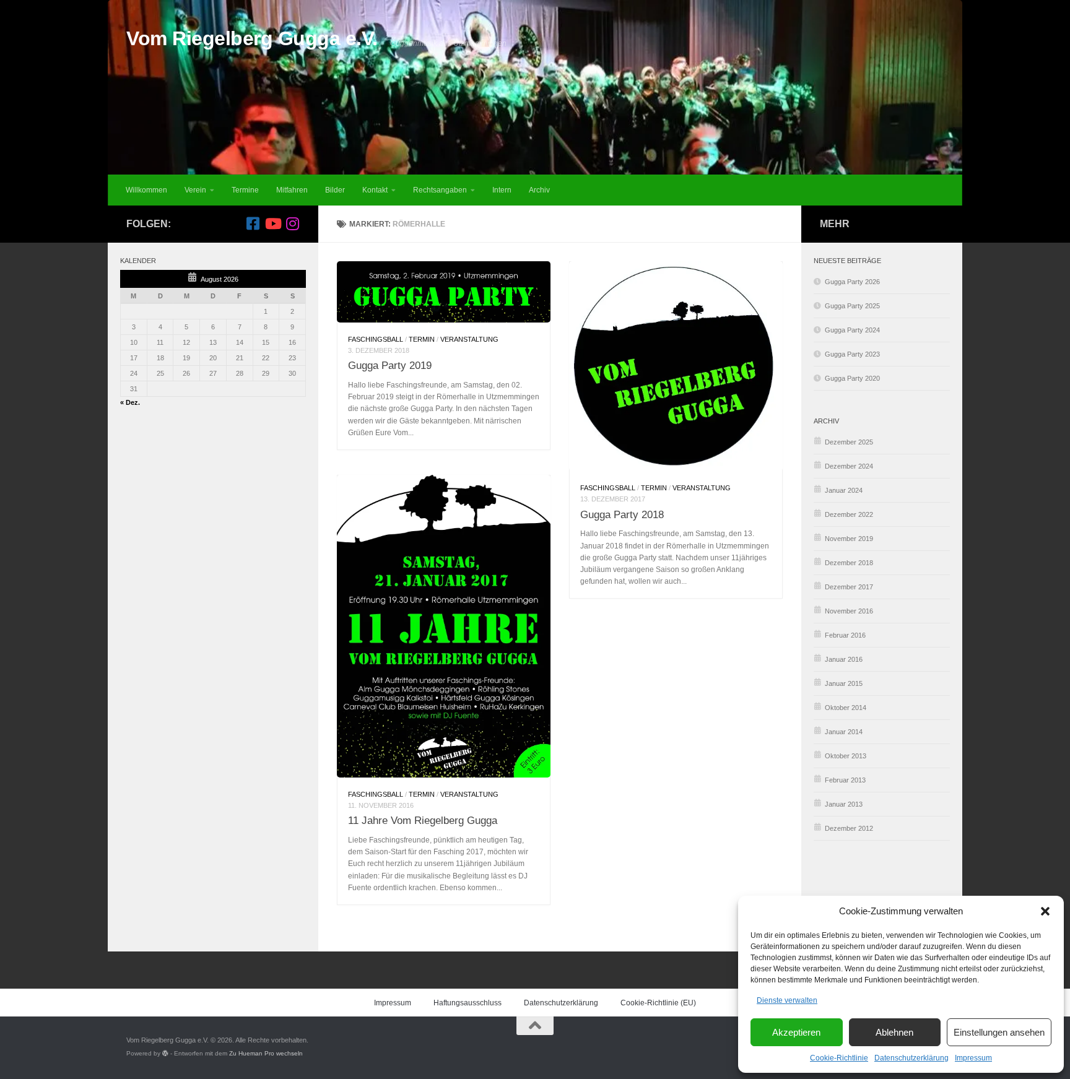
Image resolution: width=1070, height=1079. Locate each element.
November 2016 (849, 611)
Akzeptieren (796, 1032)
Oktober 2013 (845, 756)
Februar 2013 (845, 780)
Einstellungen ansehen (999, 1032)
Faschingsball (375, 339)
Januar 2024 (844, 490)
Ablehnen (894, 1032)
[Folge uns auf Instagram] (292, 223)
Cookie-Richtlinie (839, 1058)
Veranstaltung (469, 339)
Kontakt (375, 190)
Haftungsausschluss (467, 1003)
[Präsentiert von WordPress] (165, 1054)
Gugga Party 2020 (852, 378)
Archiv (539, 190)
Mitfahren (292, 190)
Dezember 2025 (849, 442)
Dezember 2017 (849, 587)
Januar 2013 (844, 804)
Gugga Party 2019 (390, 365)
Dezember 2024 (849, 466)
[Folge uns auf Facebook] (252, 223)
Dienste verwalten (787, 1000)
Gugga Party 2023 (852, 354)
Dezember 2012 (849, 828)
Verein (195, 190)
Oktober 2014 (845, 707)
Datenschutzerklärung (911, 1058)
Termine (245, 190)
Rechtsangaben (440, 190)
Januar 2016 (844, 659)
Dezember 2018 (849, 562)
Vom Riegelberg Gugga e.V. (252, 38)
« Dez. (130, 402)
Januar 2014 (844, 731)
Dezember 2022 (849, 514)
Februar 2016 (845, 635)
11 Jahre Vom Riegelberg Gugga (422, 820)
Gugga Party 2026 (852, 281)
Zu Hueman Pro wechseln (266, 1053)
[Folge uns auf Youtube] (272, 223)
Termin (422, 339)
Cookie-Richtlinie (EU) (658, 1003)
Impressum (973, 1058)
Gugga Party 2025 (852, 306)
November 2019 (849, 538)
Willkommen (146, 190)
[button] (1045, 911)
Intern (501, 190)
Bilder (335, 190)
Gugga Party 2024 (852, 330)
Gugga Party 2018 (622, 514)
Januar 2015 (844, 683)
